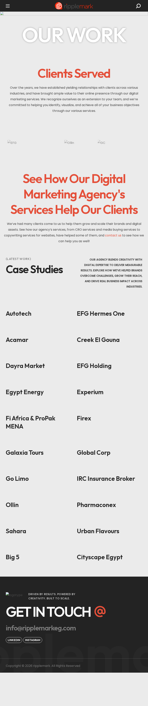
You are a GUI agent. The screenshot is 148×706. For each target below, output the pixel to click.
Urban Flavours (98, 531)
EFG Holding (94, 365)
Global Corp (93, 452)
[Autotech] (38, 302)
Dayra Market (25, 365)
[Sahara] (38, 519)
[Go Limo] (38, 467)
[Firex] (109, 407)
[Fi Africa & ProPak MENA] (38, 407)
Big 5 (12, 557)
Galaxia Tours (25, 452)
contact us (113, 235)
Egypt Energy (25, 392)
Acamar (17, 339)
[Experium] (109, 380)
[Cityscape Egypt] (109, 545)
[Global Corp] (109, 441)
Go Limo (17, 478)
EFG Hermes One (101, 313)
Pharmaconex (96, 505)
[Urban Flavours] (109, 519)
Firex (84, 418)
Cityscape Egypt (100, 557)
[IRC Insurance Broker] (109, 467)
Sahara (16, 531)
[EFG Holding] (109, 354)
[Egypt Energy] (38, 380)
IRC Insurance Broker (106, 478)
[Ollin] (38, 493)
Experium (90, 392)
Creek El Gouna (98, 339)
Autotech (18, 313)
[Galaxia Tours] (38, 441)
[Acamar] (38, 328)
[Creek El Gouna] (109, 328)
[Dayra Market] (38, 354)
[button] (138, 6)
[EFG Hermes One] (109, 302)
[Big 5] (38, 545)
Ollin (12, 505)
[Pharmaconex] (109, 493)
